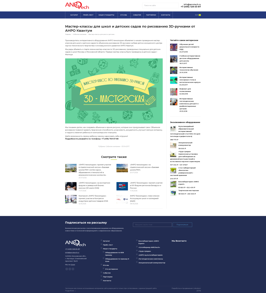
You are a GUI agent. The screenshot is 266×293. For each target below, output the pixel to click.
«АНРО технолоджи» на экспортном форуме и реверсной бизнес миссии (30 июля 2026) (94, 185)
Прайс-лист (108, 245)
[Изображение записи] (71, 168)
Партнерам (107, 277)
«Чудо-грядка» (145, 251)
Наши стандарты (110, 249)
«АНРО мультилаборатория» (151, 255)
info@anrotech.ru (192, 4)
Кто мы (106, 265)
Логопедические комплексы (151, 259)
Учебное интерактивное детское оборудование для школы (189, 58)
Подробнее (69, 291)
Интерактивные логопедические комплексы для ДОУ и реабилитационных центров (188, 104)
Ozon (73, 265)
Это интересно (111, 269)
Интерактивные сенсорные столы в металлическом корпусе (190, 79)
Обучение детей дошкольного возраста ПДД (189, 46)
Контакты (107, 281)
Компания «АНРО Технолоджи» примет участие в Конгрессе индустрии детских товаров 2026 (93, 198)
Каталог (106, 241)
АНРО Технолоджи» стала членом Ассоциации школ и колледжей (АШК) (144, 198)
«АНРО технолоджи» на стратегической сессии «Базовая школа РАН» (144, 167)
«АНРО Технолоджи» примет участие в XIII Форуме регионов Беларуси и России (146, 185)
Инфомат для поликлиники (185, 90)
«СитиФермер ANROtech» (149, 247)
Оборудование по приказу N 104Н (117, 260)
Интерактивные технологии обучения (188, 68)
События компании (113, 146)
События (107, 273)
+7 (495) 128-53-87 (191, 6)
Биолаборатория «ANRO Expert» (149, 242)
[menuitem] (73, 15)
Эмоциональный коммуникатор (152, 263)
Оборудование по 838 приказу (114, 254)
